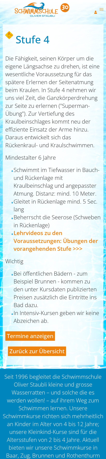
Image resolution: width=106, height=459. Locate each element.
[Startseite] (42, 9)
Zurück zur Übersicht (37, 351)
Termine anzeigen (30, 336)
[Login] (95, 9)
